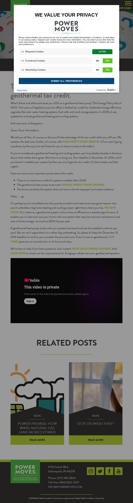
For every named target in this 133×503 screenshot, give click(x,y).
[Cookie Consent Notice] (66, 49)
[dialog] (66, 49)
